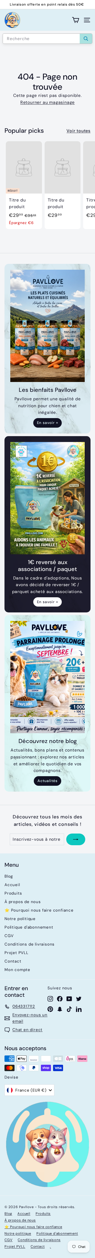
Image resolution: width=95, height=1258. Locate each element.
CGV (8, 935)
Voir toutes (78, 131)
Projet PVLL (16, 952)
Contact (12, 961)
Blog (8, 876)
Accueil (12, 884)
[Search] (86, 39)
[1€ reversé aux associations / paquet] (47, 498)
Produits (13, 893)
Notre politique (20, 918)
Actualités (47, 780)
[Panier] (75, 20)
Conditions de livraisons (29, 944)
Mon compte (17, 969)
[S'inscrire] (75, 839)
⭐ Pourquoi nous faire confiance (39, 910)
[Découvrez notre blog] (47, 677)
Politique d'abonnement (28, 927)
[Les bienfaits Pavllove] (47, 326)
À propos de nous (22, 901)
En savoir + (47, 422)
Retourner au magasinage (47, 102)
